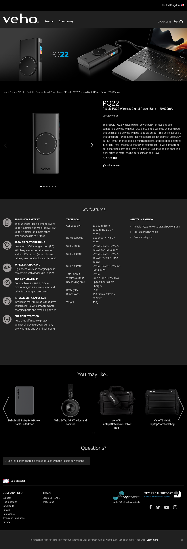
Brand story (66, 21)
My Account (164, 21)
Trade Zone (48, 501)
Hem (5, 92)
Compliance (9, 513)
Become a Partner (51, 497)
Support (7, 497)
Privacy (6, 521)
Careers (6, 509)
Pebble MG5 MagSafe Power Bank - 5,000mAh (24, 422)
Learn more (152, 539)
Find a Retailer (10, 501)
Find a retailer (112, 165)
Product (50, 21)
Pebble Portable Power (30, 92)
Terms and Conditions (13, 517)
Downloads (8, 505)
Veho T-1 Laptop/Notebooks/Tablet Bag (116, 424)
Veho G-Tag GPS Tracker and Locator (70, 422)
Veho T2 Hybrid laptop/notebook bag (162, 422)
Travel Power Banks (53, 92)
